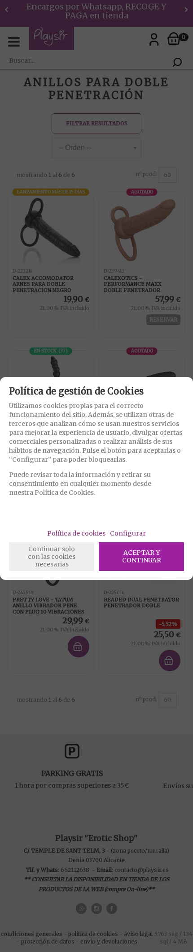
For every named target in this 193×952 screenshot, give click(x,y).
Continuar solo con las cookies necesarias (51, 556)
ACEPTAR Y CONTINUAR (141, 556)
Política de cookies (76, 533)
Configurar (128, 533)
